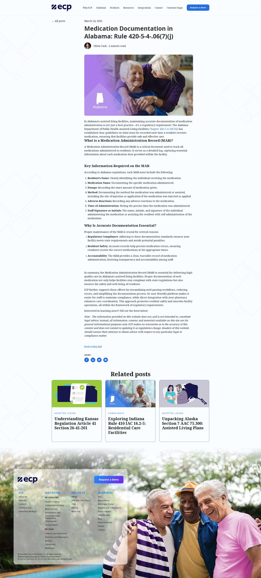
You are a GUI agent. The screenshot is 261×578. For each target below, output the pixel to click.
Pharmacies (50, 521)
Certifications (25, 507)
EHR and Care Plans (81, 500)
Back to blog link (93, 346)
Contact (159, 7)
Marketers (50, 548)
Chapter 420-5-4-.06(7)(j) (164, 129)
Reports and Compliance (109, 507)
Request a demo (198, 7)
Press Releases (105, 522)
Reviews (22, 500)
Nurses (48, 540)
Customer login (175, 7)
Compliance (116, 413)
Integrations (144, 7)
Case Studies (104, 515)
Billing (75, 507)
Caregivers (50, 544)
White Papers (104, 511)
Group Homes (51, 525)
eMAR (74, 496)
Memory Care (51, 509)
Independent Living (54, 505)
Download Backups (28, 511)
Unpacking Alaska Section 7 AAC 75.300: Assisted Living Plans (182, 423)
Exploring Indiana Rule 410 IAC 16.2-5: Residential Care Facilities (127, 425)
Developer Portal (106, 504)
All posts (60, 21)
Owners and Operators (56, 533)
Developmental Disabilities (52, 516)
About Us (23, 496)
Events (101, 526)
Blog (100, 518)
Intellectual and (52, 512)
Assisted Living (65, 413)
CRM (74, 504)
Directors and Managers (56, 537)
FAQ (100, 496)
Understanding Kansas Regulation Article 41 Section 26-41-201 (76, 423)
